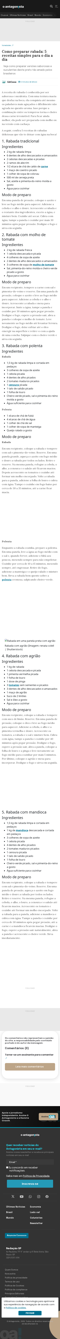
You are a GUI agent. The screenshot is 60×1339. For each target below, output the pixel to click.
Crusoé (4, 15)
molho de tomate (43, 264)
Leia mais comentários (30, 1066)
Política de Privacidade (36, 1176)
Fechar (30, 1313)
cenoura (14, 385)
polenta (6, 579)
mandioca (22, 830)
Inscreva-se (30, 1183)
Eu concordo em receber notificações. (23, 1169)
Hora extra (10, 1274)
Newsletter (36, 1223)
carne (44, 166)
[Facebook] (47, 1196)
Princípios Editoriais (14, 1294)
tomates (14, 685)
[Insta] (38, 1196)
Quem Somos (11, 1270)
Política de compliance (16, 1290)
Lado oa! (35, 1212)
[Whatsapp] (30, 1196)
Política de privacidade (16, 1278)
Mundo (38, 15)
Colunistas (36, 1218)
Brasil (30, 15)
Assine (44, 1116)
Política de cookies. (16, 1307)
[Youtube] (21, 1196)
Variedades (6, 45)
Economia (47, 15)
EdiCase (11, 82)
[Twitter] (13, 1196)
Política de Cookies (14, 1286)
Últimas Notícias (18, 15)
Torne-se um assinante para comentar (29, 1054)
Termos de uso (12, 1282)
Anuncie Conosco (16, 1236)
